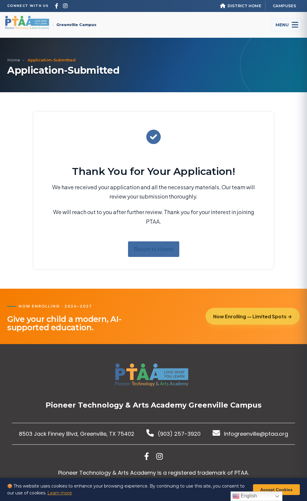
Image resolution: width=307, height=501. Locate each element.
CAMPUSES (284, 6)
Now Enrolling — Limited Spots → (252, 316)
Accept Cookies (276, 489)
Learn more (59, 493)
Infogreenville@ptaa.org (255, 434)
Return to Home (153, 249)
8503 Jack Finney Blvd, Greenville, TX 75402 (76, 434)
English (248, 495)
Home (13, 59)
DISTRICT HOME (244, 6)
